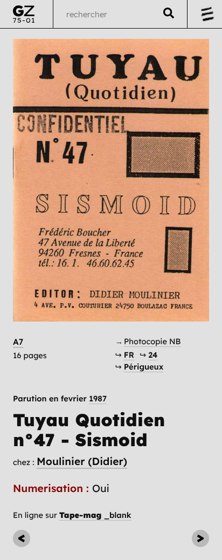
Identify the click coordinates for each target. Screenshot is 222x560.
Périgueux (143, 366)
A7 (18, 342)
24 (152, 355)
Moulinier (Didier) (82, 461)
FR (129, 355)
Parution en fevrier (60, 399)
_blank (95, 515)
